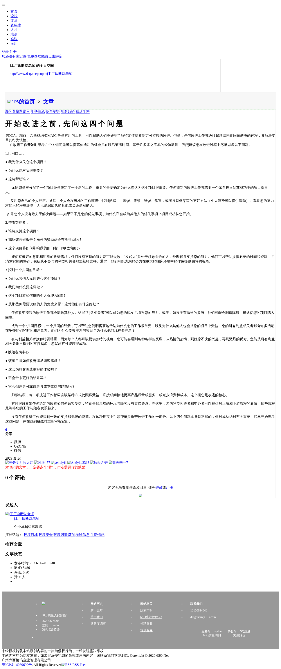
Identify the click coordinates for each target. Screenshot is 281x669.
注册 (13, 52)
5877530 (53, 620)
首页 (14, 11)
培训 (14, 34)
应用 (14, 43)
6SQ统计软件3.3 (151, 617)
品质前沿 (68, 112)
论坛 (14, 16)
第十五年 (96, 610)
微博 (17, 442)
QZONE (20, 446)
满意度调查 (98, 623)
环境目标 (31, 535)
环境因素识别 (64, 535)
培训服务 (146, 630)
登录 (5, 52)
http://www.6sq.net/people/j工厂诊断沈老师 (41, 74)
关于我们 (96, 617)
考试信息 (83, 535)
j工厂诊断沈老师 (27, 518)
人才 (14, 30)
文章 (14, 20)
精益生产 (83, 112)
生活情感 (38, 112)
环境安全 (46, 535)
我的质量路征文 (17, 112)
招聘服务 (146, 623)
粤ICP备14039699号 (17, 665)
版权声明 (146, 610)
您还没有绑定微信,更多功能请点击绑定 (32, 56)
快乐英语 (53, 112)
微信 (17, 450)
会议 (14, 39)
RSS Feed (79, 665)
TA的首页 (23, 101)
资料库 (16, 25)
